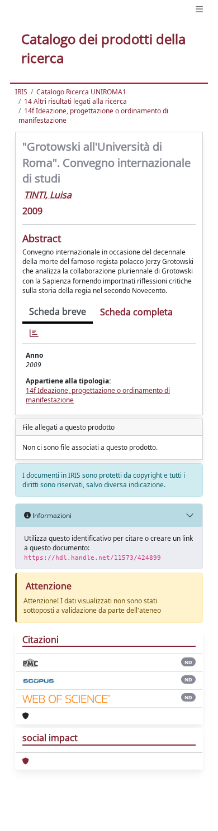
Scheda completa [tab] (136, 312)
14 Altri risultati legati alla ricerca (75, 101)
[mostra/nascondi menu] (199, 9)
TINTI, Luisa (48, 195)
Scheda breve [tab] (57, 311)
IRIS (21, 92)
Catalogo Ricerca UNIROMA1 (81, 92)
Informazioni (51, 515)
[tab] (34, 333)
